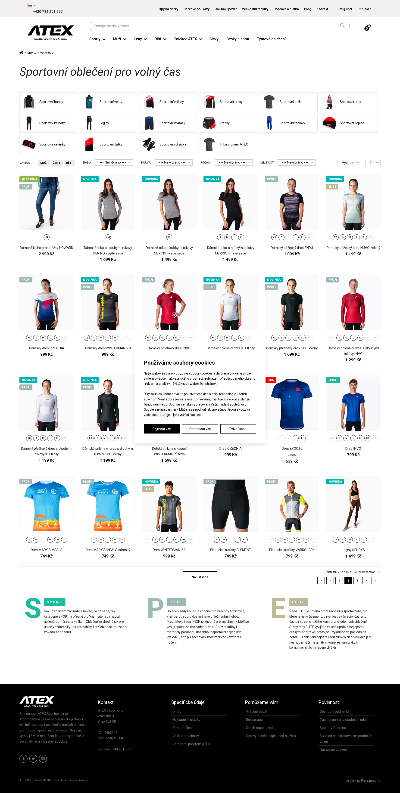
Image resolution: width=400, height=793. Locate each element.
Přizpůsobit (238, 429)
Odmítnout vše (200, 429)
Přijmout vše (162, 429)
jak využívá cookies (187, 415)
